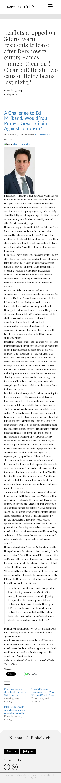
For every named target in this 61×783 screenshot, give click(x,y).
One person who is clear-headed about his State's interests (15, 692)
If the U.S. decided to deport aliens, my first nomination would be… (15, 710)
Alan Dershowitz (21, 144)
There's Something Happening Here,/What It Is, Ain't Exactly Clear (43, 692)
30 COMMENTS (42, 135)
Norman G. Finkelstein (23, 6)
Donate (11, 751)
